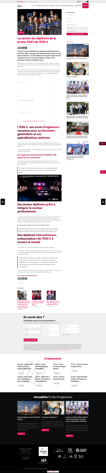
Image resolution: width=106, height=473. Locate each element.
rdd (30, 44)
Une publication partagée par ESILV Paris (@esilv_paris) (34, 120)
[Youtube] (87, 2)
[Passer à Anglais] (18, 1)
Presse (25, 1)
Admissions (85, 62)
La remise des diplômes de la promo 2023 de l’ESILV (36, 40)
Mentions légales (31, 468)
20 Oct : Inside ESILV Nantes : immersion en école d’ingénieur (42, 379)
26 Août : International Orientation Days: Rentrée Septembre (25, 366)
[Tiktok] (80, 2)
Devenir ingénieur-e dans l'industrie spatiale (76, 58)
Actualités (53, 397)
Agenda (31, 1)
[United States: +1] (68, 24)
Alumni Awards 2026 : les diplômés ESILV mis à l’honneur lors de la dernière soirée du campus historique (23, 304)
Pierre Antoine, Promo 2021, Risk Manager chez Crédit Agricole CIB (53, 302)
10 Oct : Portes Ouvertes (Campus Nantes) (59, 366)
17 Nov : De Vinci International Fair (59, 378)
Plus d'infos (21, 373)
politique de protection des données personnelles (64, 349)
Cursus (86, 102)
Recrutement (25, 458)
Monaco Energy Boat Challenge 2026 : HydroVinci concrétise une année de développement (75, 157)
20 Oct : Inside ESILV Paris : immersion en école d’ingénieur (24, 379)
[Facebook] (82, 2)
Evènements (53, 358)
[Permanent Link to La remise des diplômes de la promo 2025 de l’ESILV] (36, 299)
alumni (28, 44)
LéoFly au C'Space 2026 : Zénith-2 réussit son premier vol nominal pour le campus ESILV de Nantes (77, 97)
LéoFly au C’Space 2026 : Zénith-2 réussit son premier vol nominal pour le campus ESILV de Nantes (77, 419)
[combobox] (51, 326)
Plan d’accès (26, 468)
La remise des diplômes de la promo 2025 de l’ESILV (38, 302)
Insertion (21, 32)
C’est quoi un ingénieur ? (72, 76)
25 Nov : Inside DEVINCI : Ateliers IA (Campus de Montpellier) (79, 379)
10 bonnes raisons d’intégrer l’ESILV (41, 468)
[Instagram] (78, 2)
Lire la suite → (21, 433)
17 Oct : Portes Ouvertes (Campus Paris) (79, 365)
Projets (35, 1)
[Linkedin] (85, 2)
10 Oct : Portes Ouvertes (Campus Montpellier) (41, 366)
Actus (28, 1)
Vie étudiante (85, 80)
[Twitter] (83, 2)
